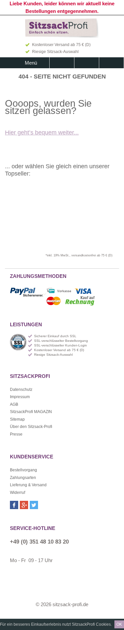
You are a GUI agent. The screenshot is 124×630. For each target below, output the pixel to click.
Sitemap (17, 419)
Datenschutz (21, 389)
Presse (16, 434)
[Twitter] (34, 505)
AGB (14, 404)
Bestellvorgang (23, 470)
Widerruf (17, 492)
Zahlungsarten (23, 477)
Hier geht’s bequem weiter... (42, 132)
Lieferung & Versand (28, 485)
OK (119, 624)
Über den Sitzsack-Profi (31, 426)
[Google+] (24, 505)
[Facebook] (14, 505)
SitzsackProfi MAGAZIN (31, 411)
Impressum (20, 396)
